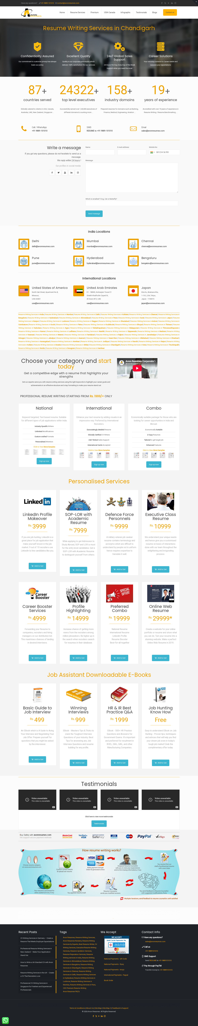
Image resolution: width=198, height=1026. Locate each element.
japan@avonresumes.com (153, 303)
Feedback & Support (120, 1008)
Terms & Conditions (77, 1008)
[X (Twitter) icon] (165, 3)
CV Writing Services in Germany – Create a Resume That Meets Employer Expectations (37, 940)
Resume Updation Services (80, 951)
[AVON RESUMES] (31, 12)
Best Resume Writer (86, 944)
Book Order (108, 980)
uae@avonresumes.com (97, 303)
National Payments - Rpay (114, 964)
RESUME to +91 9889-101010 (100, 131)
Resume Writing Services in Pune (82, 985)
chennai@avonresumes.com (154, 246)
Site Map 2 (107, 1008)
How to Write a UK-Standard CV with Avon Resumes (36, 964)
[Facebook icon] (162, 3)
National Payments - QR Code (115, 959)
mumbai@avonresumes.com (99, 246)
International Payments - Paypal (116, 975)
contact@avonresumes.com (68, 3)
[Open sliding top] (195, 3)
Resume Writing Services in (31, 314)
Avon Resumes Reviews (72, 941)
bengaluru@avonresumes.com (155, 263)
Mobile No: (153, 147)
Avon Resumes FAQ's (71, 991)
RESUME (153, 960)
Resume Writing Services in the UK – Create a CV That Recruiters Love (37, 974)
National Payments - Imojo (114, 970)
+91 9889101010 (151, 951)
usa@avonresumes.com (43, 303)
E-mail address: (123, 147)
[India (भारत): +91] (152, 152)
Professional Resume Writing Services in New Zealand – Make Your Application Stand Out (36, 952)
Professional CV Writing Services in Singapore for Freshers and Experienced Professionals (36, 986)
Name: (88, 147)
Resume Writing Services (85, 937)
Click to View (44, 447)
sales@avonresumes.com (153, 131)
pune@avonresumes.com (43, 263)
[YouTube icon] (169, 3)
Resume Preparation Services (74, 954)
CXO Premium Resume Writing (74, 988)
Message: (89, 160)
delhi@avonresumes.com (43, 246)
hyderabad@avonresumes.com (100, 263)
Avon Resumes (69, 937)
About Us (89, 1008)
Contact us (170, 12)
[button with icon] (52, 172)
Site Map (98, 1008)
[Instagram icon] (175, 3)
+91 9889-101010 (47, 3)
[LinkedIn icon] (172, 3)
